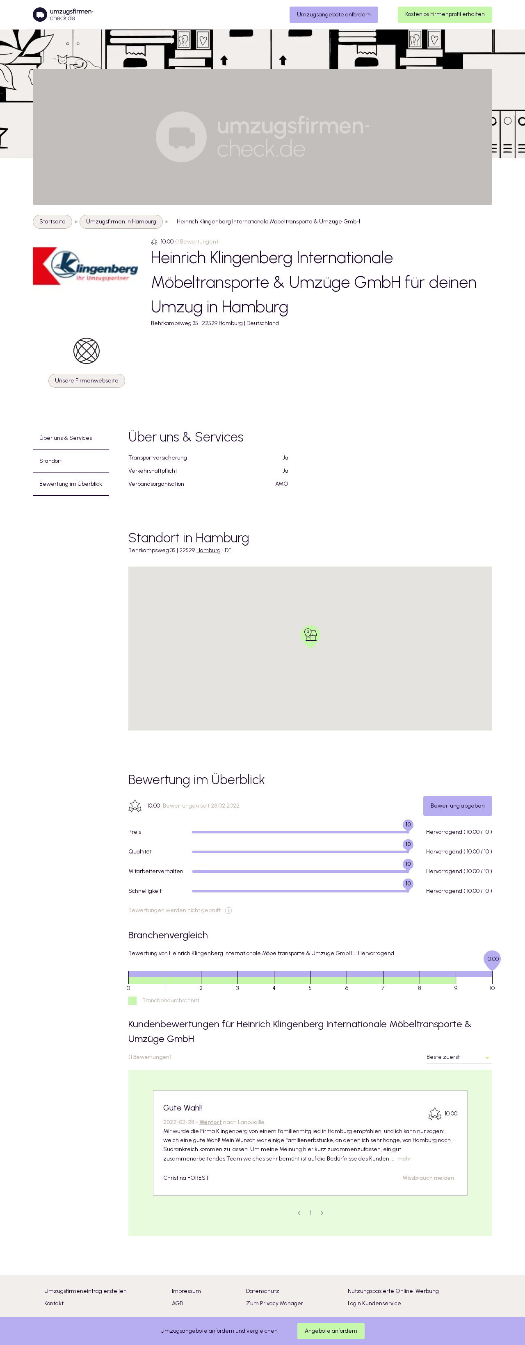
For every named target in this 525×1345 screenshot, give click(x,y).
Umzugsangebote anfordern (334, 14)
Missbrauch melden (428, 1177)
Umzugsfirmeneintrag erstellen (85, 1291)
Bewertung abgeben (458, 805)
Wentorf (210, 1122)
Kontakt (54, 1303)
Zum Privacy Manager (274, 1303)
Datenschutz (262, 1291)
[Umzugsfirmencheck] (63, 14)
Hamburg (208, 550)
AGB (177, 1303)
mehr (404, 1158)
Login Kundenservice (374, 1303)
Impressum (186, 1291)
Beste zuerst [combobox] (443, 1057)
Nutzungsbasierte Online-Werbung (393, 1291)
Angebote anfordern (331, 1330)
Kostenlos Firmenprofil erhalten (445, 14)
